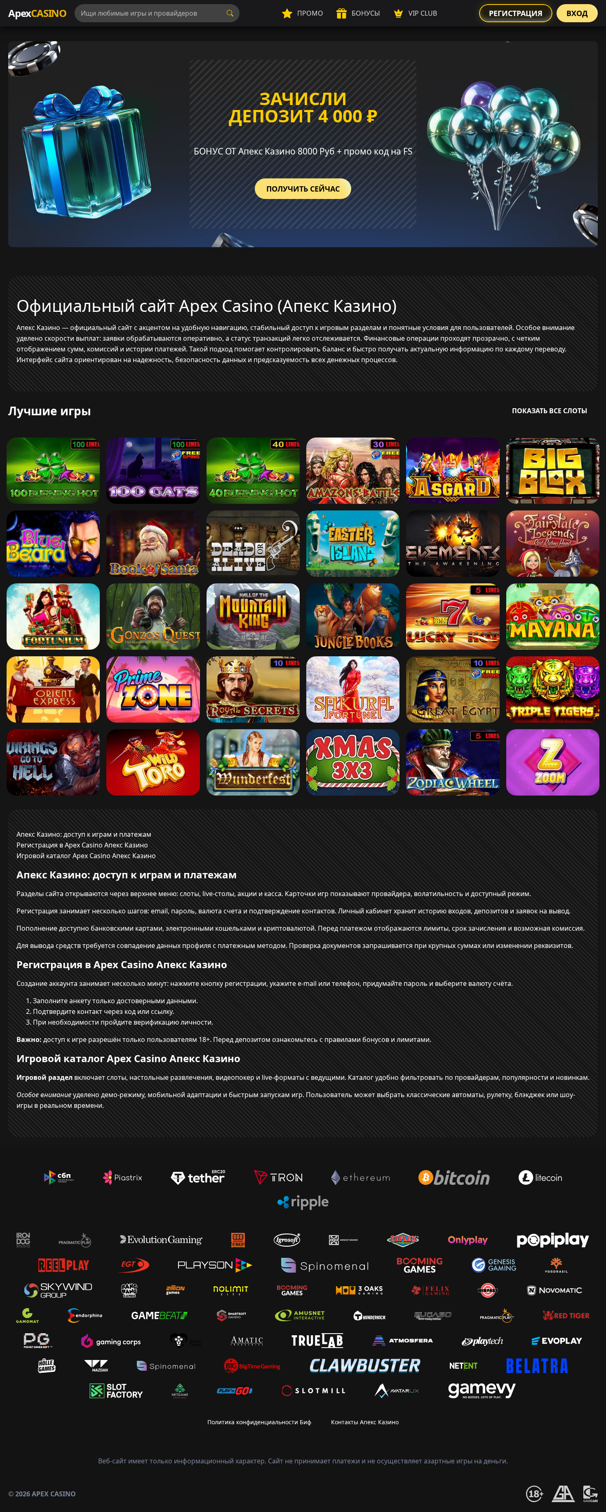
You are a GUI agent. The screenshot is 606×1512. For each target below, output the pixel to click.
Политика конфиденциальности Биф (259, 1422)
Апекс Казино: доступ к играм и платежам (83, 834)
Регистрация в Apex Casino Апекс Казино (82, 845)
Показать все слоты (549, 410)
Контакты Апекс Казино (365, 1422)
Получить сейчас (303, 189)
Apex (37, 13)
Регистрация (516, 13)
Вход (577, 13)
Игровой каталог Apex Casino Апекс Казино (86, 855)
